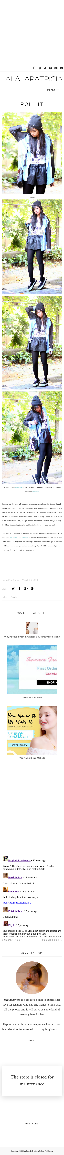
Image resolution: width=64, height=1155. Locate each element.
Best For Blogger (47, 1151)
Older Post (51, 940)
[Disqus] (32, 810)
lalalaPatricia (27, 1151)
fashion (14, 597)
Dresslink (18, 487)
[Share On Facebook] (19, 588)
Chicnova (35, 491)
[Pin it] (32, 588)
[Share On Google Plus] (25, 588)
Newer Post (13, 940)
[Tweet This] (13, 588)
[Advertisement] (32, 32)
